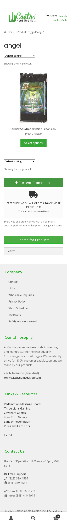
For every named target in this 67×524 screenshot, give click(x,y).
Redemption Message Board (22, 404)
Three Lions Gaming (17, 408)
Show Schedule (18, 308)
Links (11, 288)
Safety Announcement (22, 321)
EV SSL (8, 435)
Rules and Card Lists (17, 426)
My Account (11, 518)
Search (33, 518)
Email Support (17, 474)
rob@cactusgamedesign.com (22, 377)
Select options (33, 143)
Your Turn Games (15, 417)
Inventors (14, 315)
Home (11, 32)
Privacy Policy (17, 301)
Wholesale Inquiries (21, 295)
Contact (13, 282)
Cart (52, 515)
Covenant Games (15, 413)
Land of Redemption (17, 421)
